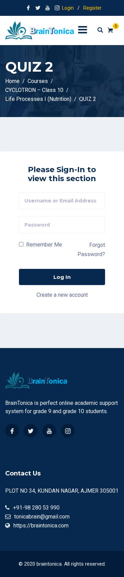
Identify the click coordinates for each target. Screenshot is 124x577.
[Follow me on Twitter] (37, 8)
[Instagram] (68, 431)
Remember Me (43, 244)
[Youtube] (49, 431)
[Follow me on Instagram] (57, 8)
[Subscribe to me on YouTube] (47, 8)
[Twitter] (31, 431)
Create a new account (62, 295)
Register (92, 8)
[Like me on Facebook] (28, 8)
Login (68, 8)
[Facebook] (12, 431)
